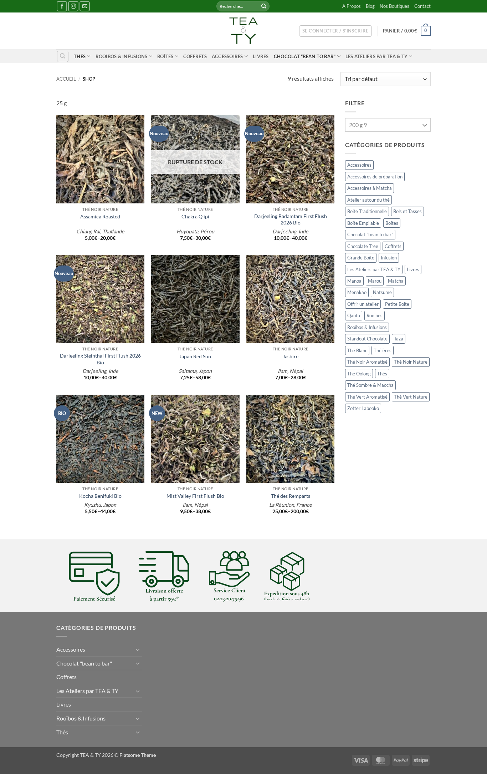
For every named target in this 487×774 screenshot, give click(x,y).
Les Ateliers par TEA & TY (376, 56)
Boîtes (165, 56)
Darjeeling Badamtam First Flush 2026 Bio (290, 219)
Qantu (353, 315)
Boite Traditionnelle (367, 211)
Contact (422, 6)
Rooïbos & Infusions (122, 56)
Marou (374, 281)
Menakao (356, 292)
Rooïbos (374, 315)
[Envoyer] (263, 6)
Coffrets (195, 56)
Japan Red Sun (195, 356)
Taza (398, 339)
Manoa (354, 281)
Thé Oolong (359, 373)
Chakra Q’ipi (195, 216)
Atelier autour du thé (368, 200)
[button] (335, 31)
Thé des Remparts (290, 496)
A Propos (351, 6)
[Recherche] (62, 56)
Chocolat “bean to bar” (305, 56)
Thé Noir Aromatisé (367, 362)
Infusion (389, 257)
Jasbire (290, 356)
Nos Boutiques (394, 6)
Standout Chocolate (367, 339)
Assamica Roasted (100, 216)
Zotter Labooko (363, 408)
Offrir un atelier (363, 304)
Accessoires (227, 56)
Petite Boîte (397, 304)
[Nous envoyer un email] (85, 6)
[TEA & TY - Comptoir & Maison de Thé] (243, 30)
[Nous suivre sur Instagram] (73, 6)
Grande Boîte (360, 257)
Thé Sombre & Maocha (370, 385)
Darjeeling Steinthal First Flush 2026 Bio (100, 359)
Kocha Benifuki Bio (100, 496)
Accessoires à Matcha (369, 188)
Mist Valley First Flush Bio (195, 496)
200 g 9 (358, 124)
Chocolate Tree (362, 246)
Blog (370, 6)
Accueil (66, 79)
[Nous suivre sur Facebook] (62, 6)
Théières (382, 350)
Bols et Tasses (407, 211)
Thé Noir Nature (410, 362)
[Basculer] (137, 649)
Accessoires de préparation (375, 176)
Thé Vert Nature (410, 397)
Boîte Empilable (363, 223)
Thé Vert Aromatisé (367, 397)
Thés (80, 56)
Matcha (396, 281)
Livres (261, 56)
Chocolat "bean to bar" (370, 234)
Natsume (382, 292)
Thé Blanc (357, 350)
